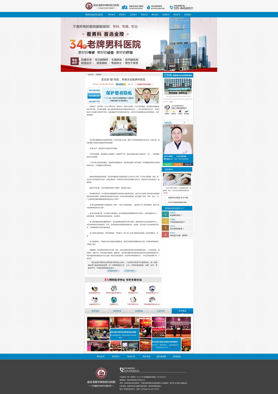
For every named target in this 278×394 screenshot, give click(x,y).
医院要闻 (98, 74)
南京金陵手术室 (94, 101)
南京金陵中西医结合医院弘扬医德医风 (165, 342)
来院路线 (187, 15)
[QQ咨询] (180, 112)
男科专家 (146, 356)
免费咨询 (165, 15)
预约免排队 (161, 356)
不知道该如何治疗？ (178, 220)
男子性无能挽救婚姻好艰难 (177, 202)
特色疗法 (131, 356)
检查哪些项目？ (176, 214)
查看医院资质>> (113, 271)
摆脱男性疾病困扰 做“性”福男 (178, 198)
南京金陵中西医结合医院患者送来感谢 (123, 332)
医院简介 (122, 15)
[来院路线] (186, 112)
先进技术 (133, 15)
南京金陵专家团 (94, 90)
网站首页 (111, 15)
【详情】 (165, 193)
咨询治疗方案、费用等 (178, 234)
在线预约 (168, 164)
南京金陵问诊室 (94, 96)
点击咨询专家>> (129, 271)
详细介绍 (188, 164)
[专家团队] (167, 112)
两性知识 (155, 15)
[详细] (171, 102)
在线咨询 (178, 164)
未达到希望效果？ (177, 227)
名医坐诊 (144, 15)
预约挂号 (176, 15)
